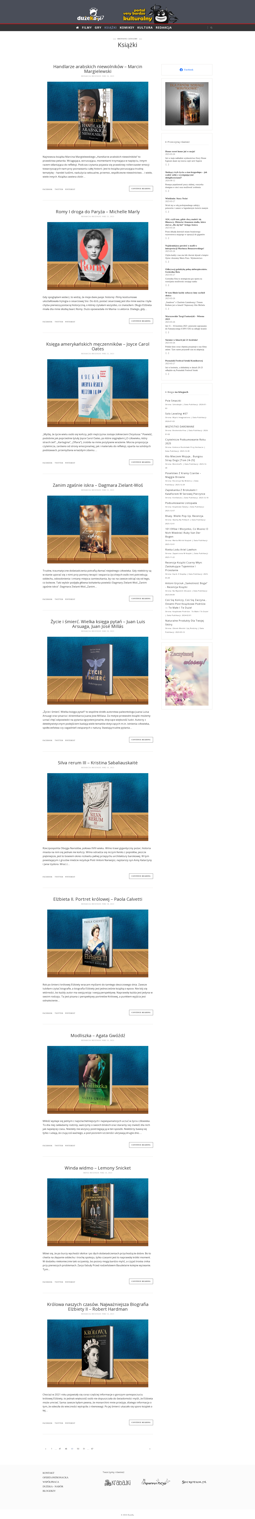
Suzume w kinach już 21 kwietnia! (181, 340)
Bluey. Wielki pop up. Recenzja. (184, 516)
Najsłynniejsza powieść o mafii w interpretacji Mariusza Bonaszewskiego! (184, 247)
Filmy (87, 27)
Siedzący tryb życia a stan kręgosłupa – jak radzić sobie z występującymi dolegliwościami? (186, 175)
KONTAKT (48, 1473)
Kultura (145, 27)
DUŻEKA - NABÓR (53, 1486)
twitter (59, 189)
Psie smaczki (173, 400)
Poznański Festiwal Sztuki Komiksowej (184, 360)
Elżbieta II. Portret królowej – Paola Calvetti (97, 899)
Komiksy (127, 27)
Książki (110, 27)
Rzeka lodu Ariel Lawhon (181, 549)
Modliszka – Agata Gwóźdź (98, 1035)
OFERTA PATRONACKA (55, 1477)
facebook (47, 189)
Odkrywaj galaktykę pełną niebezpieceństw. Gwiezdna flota (186, 270)
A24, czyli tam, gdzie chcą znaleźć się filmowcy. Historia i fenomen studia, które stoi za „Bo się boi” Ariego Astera (185, 222)
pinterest (70, 189)
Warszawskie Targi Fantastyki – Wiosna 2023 (184, 317)
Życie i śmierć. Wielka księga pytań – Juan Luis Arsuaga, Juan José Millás (98, 623)
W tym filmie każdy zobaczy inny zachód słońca (185, 294)
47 (60, 1448)
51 (84, 1448)
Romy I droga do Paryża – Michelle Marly (98, 212)
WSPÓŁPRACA (51, 1482)
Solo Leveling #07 (176, 413)
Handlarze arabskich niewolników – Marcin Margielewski (97, 68)
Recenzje (96, 76)
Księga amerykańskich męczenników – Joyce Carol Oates (97, 346)
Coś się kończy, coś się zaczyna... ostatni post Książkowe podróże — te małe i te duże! (186, 603)
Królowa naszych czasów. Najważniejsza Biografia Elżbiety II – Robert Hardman (97, 1306)
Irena (86, 1173)
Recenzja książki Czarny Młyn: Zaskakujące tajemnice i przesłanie (183, 566)
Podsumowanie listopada (181, 503)
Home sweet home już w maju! (180, 151)
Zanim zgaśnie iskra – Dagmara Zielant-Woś (98, 485)
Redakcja (164, 27)
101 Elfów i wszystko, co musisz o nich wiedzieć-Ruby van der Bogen (186, 532)
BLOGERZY (49, 1491)
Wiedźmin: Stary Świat (176, 198)
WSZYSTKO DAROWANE (179, 426)
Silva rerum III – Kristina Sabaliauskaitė (98, 763)
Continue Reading (141, 188)
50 (78, 1448)
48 (66, 1448)
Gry (98, 27)
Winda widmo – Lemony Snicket (98, 1168)
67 (92, 1448)
